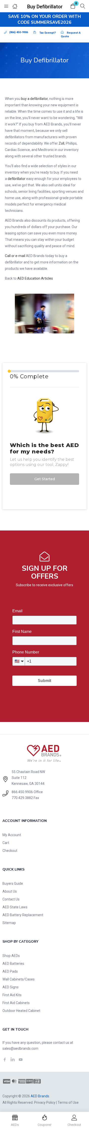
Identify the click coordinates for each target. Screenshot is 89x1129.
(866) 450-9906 (18, 32)
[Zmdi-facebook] (4, 1059)
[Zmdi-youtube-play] (20, 1059)
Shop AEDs (11, 956)
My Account (11, 835)
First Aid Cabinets (16, 1003)
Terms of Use (68, 1102)
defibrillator (16, 179)
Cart (5, 843)
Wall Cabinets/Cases (18, 979)
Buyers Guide (12, 883)
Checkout (9, 851)
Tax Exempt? (47, 32)
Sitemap (9, 923)
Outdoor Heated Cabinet (21, 1011)
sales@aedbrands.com (20, 1048)
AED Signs (10, 987)
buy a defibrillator (34, 99)
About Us (9, 891)
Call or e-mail (15, 256)
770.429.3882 (22, 798)
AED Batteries (13, 964)
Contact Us (11, 899)
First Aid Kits (12, 995)
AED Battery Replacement (22, 915)
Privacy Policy (44, 1102)
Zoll (61, 143)
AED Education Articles (35, 278)
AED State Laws (14, 907)
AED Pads (10, 971)
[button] (73, 6)
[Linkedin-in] (12, 1059)
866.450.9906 (22, 792)
